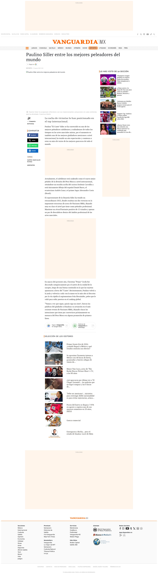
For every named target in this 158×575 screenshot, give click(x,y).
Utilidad (102, 48)
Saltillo (52, 48)
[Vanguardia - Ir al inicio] (79, 42)
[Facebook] (138, 34)
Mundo (69, 48)
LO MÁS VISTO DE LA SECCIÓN (114, 71)
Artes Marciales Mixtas (34, 161)
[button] (27, 48)
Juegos (34, 48)
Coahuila (43, 48)
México (60, 48)
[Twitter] (141, 34)
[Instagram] (144, 34)
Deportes (93, 48)
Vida (120, 48)
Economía (112, 48)
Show (85, 48)
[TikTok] (151, 34)
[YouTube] (147, 34)
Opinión (77, 48)
